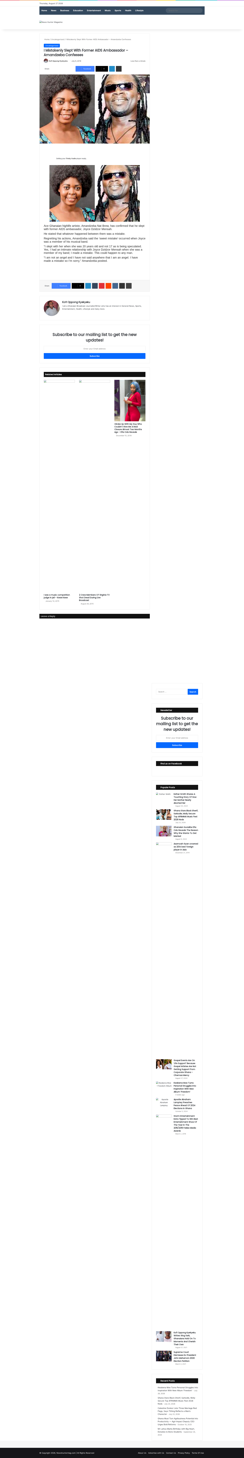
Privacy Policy (184, 1453)
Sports (118, 10)
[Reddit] (108, 286)
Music (108, 10)
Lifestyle (139, 10)
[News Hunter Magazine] (51, 22)
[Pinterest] (101, 286)
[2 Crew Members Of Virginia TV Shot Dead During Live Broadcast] (94, 486)
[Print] (129, 286)
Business (64, 10)
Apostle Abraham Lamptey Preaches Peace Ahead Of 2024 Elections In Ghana (184, 1104)
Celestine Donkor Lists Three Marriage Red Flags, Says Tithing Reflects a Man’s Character (177, 1411)
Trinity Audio (71, 159)
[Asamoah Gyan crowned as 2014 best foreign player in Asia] (164, 948)
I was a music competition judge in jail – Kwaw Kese (57, 596)
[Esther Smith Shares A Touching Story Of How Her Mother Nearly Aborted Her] (164, 798)
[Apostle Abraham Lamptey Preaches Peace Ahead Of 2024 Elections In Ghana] (164, 1103)
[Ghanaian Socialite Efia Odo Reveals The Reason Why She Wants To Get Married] (164, 831)
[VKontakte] (115, 286)
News (53, 10)
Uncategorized (57, 39)
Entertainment (94, 10)
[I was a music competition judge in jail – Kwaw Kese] (59, 486)
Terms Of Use (198, 1453)
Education (78, 10)
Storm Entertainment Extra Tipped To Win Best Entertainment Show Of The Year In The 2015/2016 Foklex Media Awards (186, 1123)
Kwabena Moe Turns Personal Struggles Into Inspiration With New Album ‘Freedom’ (185, 1087)
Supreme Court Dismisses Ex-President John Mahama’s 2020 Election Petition (185, 1356)
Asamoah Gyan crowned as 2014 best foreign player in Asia (186, 846)
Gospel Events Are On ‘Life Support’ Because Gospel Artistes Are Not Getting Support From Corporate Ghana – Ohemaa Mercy (185, 1068)
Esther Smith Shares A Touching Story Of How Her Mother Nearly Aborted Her (185, 798)
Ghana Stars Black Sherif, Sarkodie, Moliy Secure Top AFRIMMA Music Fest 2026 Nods (186, 815)
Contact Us (171, 1453)
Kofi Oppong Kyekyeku (58, 61)
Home (44, 10)
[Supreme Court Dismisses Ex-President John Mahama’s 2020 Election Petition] (164, 1356)
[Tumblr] (95, 286)
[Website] (64, 313)
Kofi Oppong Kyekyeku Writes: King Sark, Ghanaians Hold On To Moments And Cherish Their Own (185, 1338)
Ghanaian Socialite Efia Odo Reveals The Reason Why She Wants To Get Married (186, 832)
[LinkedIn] (112, 69)
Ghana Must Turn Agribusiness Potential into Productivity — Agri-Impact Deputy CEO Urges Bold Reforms (178, 1421)
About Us (142, 1453)
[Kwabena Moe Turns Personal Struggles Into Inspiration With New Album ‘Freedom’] (164, 1086)
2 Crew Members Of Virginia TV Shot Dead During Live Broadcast (94, 597)
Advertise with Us (156, 1453)
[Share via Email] (119, 69)
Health (128, 10)
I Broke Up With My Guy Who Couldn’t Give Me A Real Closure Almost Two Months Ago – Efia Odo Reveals (128, 428)
